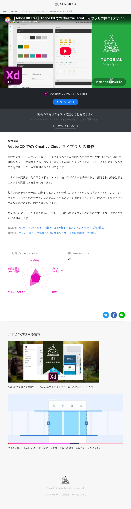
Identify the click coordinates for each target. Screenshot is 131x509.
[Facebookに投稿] (114, 315)
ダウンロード (67, 101)
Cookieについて (78, 494)
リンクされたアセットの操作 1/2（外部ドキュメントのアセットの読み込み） (63, 227)
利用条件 (64, 494)
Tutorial (13, 11)
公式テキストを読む (65, 126)
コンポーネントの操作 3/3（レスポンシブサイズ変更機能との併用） (58, 233)
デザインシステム (27, 11)
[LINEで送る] (122, 315)
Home (5, 11)
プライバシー (51, 494)
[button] (4, 4)
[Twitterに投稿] (106, 315)
